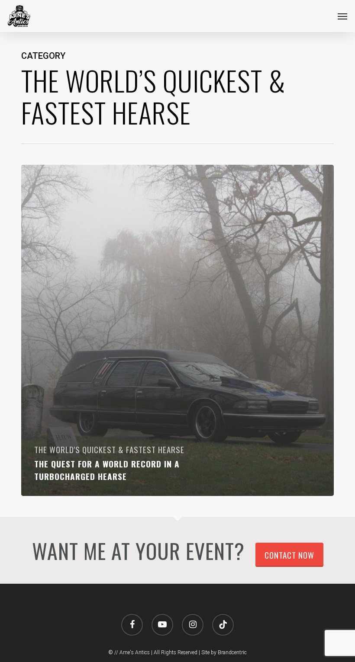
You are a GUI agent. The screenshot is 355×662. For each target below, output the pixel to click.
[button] (342, 16)
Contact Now (289, 555)
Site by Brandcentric (224, 652)
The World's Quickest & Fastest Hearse (109, 449)
